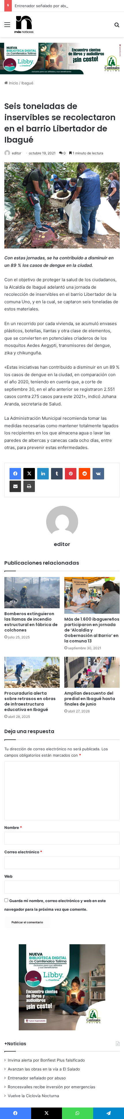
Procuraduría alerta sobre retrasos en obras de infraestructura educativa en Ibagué (30, 701)
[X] (29, 473)
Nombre (13, 827)
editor (16, 153)
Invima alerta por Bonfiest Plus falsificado (46, 1060)
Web (8, 876)
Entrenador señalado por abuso (43, 5)
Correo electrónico (23, 852)
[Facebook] (15, 473)
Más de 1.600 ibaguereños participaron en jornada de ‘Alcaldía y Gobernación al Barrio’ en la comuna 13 (91, 630)
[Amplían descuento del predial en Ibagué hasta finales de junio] (92, 672)
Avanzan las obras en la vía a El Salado (44, 1069)
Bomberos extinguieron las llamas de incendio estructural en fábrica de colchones (31, 622)
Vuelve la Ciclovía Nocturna (33, 1095)
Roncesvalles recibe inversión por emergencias (51, 1087)
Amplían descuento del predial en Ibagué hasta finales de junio (89, 698)
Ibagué (27, 83)
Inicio (13, 83)
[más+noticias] (23, 24)
